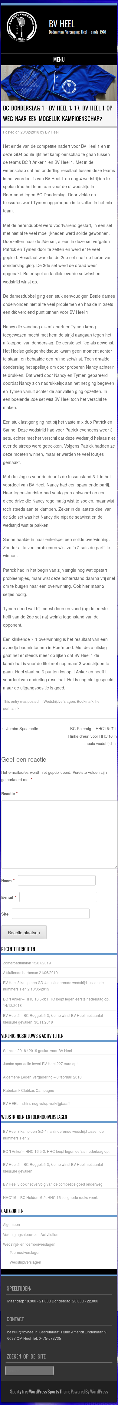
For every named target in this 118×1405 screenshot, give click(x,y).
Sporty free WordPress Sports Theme (40, 1391)
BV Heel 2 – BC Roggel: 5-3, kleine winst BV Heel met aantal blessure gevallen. (53, 1167)
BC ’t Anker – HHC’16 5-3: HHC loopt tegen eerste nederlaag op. (56, 998)
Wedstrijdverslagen (59, 701)
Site (4, 914)
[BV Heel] (58, 29)
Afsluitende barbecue (20, 972)
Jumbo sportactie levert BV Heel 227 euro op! (40, 1063)
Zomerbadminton (17, 962)
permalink (11, 708)
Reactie (9, 793)
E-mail (8, 897)
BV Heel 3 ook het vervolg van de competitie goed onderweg (53, 1184)
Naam (8, 880)
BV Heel (52, 131)
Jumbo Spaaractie (19, 728)
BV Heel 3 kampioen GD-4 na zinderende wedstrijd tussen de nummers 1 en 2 (53, 1134)
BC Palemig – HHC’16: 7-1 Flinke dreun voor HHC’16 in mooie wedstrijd (92, 736)
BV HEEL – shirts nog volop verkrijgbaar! (36, 1103)
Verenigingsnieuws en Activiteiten (30, 1234)
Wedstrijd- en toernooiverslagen (29, 1244)
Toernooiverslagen (25, 1252)
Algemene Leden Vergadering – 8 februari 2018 (42, 1076)
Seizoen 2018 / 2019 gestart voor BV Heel (37, 1050)
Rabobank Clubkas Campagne (28, 1090)
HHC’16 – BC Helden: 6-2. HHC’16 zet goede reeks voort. (50, 1197)
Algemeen (11, 1224)
